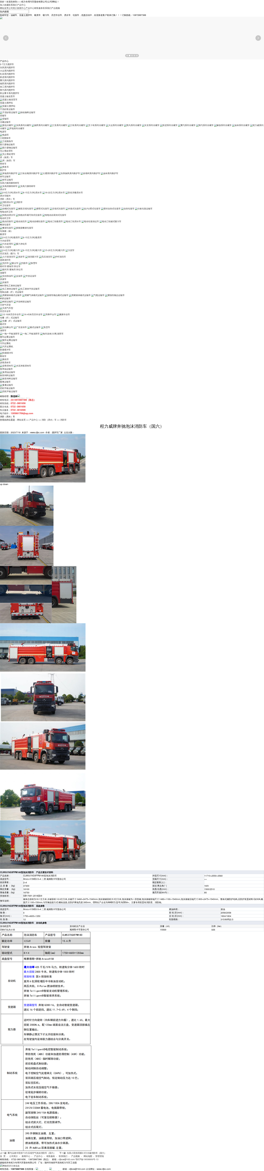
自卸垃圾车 (129, 208)
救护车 (3, 169)
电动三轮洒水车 (73, 221)
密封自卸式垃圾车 (112, 208)
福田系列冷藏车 (41, 125)
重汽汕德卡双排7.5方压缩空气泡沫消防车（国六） (32, 1152)
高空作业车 (5, 311)
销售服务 (38, 7)
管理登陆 (99, 1156)
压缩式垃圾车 (58, 208)
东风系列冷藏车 (23, 125)
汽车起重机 (5, 343)
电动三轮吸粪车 (55, 221)
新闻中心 (21, 7)
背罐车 (3, 115)
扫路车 (24, 262)
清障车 (3, 330)
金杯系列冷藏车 (242, 125)
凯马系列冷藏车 (134, 125)
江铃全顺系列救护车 (30, 173)
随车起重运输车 (7, 336)
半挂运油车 (31, 275)
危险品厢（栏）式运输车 (12, 291)
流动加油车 (7, 275)
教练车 (3, 356)
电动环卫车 (5, 218)
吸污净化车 (21, 243)
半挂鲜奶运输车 (23, 301)
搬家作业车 (64, 314)
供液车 (3, 279)
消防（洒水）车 (7, 198)
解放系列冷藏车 (224, 125)
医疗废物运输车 (7, 144)
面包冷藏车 (7, 125)
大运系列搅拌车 (7, 70)
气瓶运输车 (99, 295)
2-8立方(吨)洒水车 (11, 192)
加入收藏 (4, 4)
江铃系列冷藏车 (77, 125)
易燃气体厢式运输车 (34, 295)
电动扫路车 (7, 221)
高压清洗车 (47, 256)
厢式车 (3, 323)
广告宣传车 (21, 327)
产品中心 (21, 4)
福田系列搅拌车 (7, 83)
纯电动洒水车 (8, 214)
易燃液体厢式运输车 (12, 295)
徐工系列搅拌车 (7, 86)
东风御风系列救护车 (70, 173)
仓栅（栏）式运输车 (9, 317)
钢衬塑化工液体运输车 (10, 285)
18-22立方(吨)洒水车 (55, 192)
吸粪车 (3, 234)
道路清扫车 (5, 259)
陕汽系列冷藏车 (206, 125)
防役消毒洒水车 (75, 192)
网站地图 (88, 1156)
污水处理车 (5, 240)
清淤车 (21, 256)
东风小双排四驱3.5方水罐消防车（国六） (86, 1152)
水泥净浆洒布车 (23, 365)
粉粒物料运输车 (27, 112)
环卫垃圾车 (5, 205)
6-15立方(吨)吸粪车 (32, 237)
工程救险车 (5, 137)
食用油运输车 (6, 368)
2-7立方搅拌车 (7, 64)
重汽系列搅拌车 (7, 80)
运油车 (19, 275)
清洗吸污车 (33, 256)
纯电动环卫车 (6, 211)
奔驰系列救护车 (9, 173)
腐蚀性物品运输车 (116, 295)
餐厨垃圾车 (5, 224)
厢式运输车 (35, 327)
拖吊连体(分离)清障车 (53, 333)
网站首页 (4, 7)
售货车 (47, 327)
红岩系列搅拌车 (7, 73)
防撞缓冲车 (5, 349)
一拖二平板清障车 (31, 333)
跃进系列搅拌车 (7, 76)
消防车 (19, 202)
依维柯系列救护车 (91, 173)
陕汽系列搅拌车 (7, 89)
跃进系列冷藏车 (170, 125)
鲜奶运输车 (5, 298)
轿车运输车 (5, 176)
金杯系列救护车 (110, 173)
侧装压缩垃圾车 (25, 208)
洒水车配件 (5, 195)
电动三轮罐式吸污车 (111, 221)
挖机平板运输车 (7, 388)
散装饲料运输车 (7, 375)
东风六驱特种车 (27, 186)
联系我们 (13, 4)
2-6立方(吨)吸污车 (11, 250)
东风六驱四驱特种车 (9, 182)
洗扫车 (5, 262)
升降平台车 (51, 314)
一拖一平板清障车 (11, 333)
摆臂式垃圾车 (42, 208)
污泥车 (71, 250)
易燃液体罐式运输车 (81, 295)
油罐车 (3, 272)
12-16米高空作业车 (11, 314)
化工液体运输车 (9, 288)
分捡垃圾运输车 (145, 208)
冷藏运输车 (5, 121)
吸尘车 (15, 262)
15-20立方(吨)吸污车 (55, 250)
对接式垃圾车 (74, 208)
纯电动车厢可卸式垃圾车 (30, 214)
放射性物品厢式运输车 (57, 295)
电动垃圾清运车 (91, 221)
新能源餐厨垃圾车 (24, 227)
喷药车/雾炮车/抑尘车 (10, 266)
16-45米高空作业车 (33, 314)
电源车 (3, 131)
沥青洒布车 (5, 362)
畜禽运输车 (5, 381)
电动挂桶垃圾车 (37, 221)
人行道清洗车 (8, 256)
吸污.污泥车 (5, 246)
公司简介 (13, 7)
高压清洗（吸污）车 (9, 253)
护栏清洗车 (60, 256)
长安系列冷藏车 (152, 125)
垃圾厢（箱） (6, 230)
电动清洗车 (21, 221)
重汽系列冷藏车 (188, 125)
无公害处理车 (6, 150)
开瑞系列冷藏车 (16, 128)
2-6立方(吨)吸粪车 (11, 237)
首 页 (3, 1156)
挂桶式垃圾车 (8, 208)
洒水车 (3, 189)
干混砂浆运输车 (7, 109)
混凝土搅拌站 (6, 102)
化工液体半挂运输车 (30, 288)
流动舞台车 (7, 327)
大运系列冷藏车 (115, 125)
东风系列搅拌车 (7, 67)
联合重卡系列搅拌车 (9, 93)
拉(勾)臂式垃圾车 (92, 208)
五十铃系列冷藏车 (96, 125)
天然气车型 (5, 304)
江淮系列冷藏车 (59, 125)
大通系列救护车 (50, 173)
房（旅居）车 (6, 157)
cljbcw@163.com (67, 1159)
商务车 (3, 163)
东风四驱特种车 (9, 186)
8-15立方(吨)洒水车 (32, 192)
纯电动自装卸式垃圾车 (55, 214)
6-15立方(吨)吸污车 (32, 250)
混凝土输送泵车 (7, 96)
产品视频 (55, 7)
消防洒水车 (7, 202)
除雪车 (34, 262)
